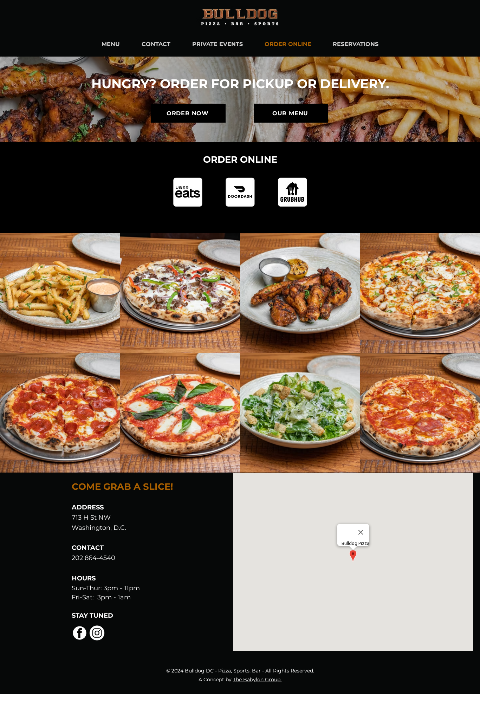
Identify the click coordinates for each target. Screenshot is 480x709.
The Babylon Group (257, 679)
